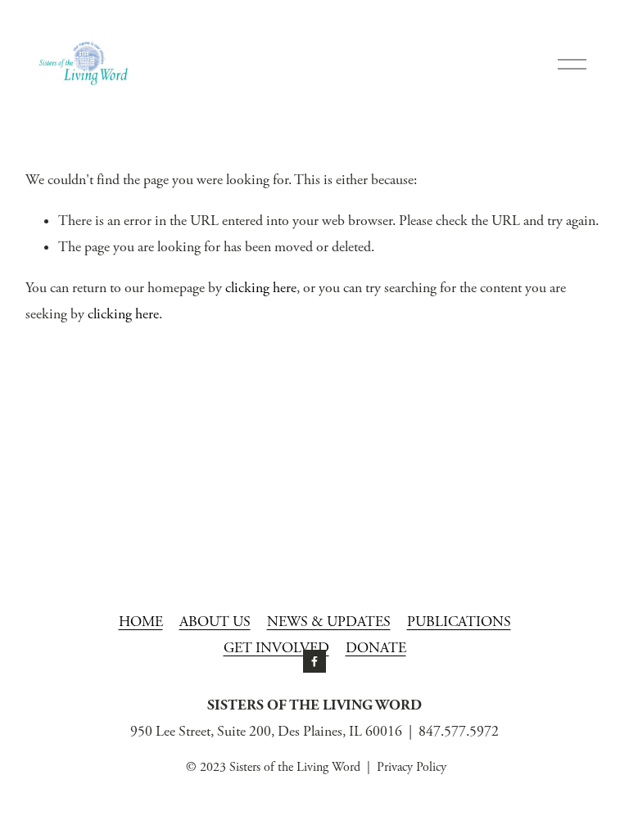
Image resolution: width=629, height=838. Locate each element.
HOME (141, 622)
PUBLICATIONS (459, 622)
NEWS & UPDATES (329, 622)
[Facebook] (314, 661)
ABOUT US (215, 622)
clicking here (260, 288)
